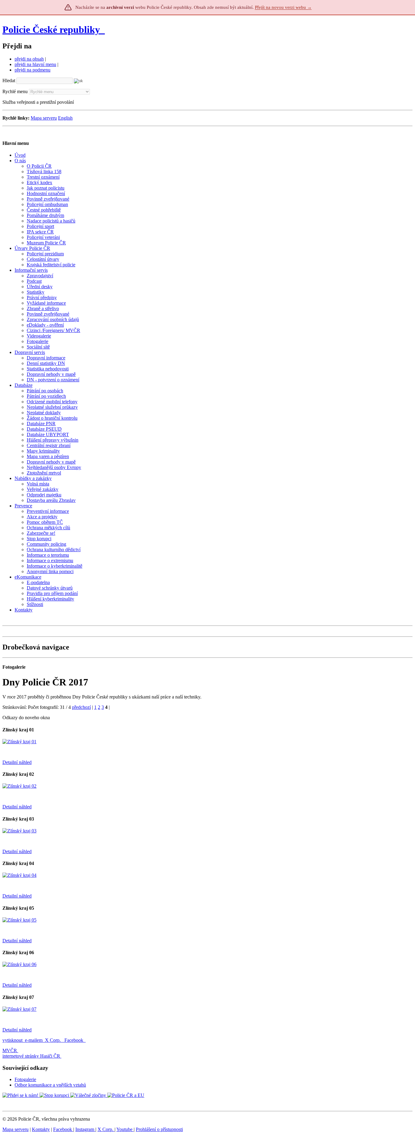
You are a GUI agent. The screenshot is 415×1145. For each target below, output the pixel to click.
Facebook (74, 1040)
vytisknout (12, 1040)
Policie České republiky (51, 29)
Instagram (85, 1129)
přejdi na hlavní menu (35, 64)
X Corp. (53, 1040)
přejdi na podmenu (32, 69)
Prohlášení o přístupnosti (159, 1129)
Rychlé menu (15, 91)
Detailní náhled (17, 762)
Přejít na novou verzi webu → (283, 7)
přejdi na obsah (29, 58)
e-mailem (34, 1040)
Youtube (125, 1129)
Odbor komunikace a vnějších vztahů (50, 1084)
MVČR (9, 1050)
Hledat (8, 80)
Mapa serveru (44, 118)
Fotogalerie (25, 1079)
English (65, 118)
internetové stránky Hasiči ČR (31, 1056)
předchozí (81, 707)
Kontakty (41, 1129)
